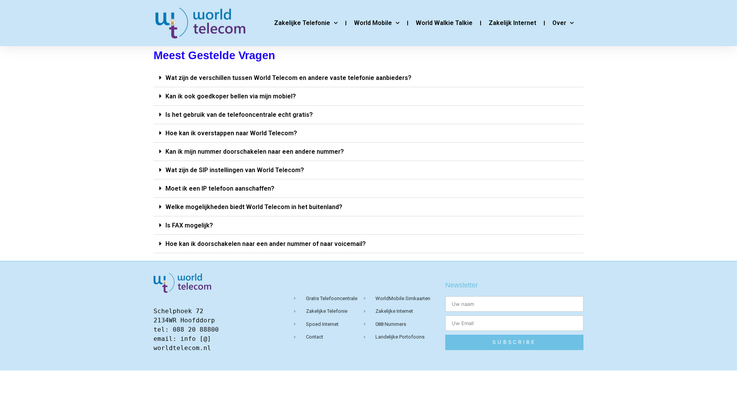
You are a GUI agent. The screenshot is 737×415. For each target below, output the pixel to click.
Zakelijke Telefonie (302, 23)
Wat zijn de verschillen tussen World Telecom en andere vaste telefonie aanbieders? (288, 77)
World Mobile (373, 23)
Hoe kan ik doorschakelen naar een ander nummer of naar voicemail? (265, 243)
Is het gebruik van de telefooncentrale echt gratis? (239, 114)
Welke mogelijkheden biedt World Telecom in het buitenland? (253, 207)
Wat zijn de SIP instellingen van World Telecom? (234, 170)
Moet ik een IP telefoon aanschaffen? (219, 188)
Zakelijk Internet (512, 23)
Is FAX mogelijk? (189, 225)
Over (559, 23)
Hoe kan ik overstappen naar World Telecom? (231, 133)
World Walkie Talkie (444, 23)
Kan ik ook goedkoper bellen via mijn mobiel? (230, 96)
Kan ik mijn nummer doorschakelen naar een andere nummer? (254, 151)
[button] (368, 78)
